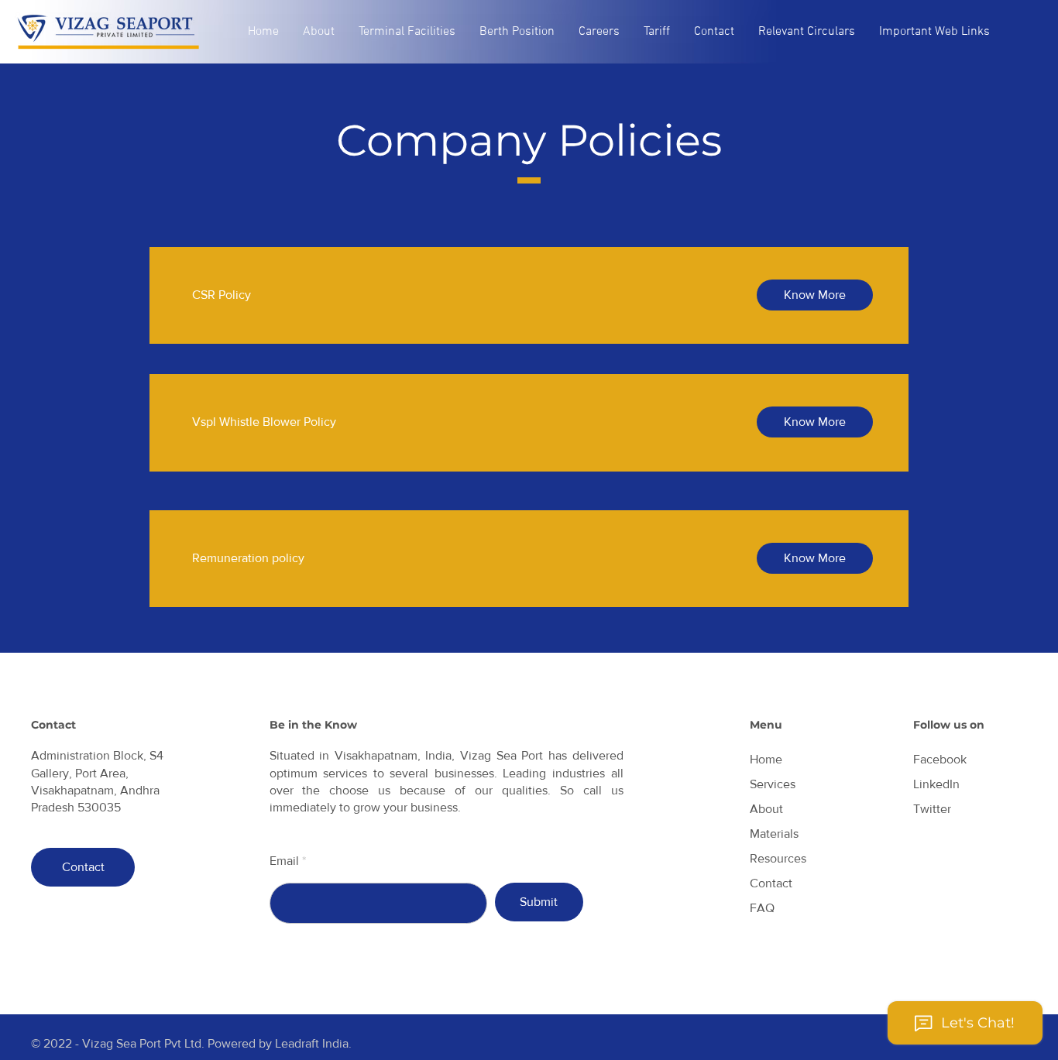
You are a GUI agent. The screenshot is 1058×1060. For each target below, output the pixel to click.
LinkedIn (936, 784)
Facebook (940, 759)
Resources (778, 858)
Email (284, 861)
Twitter (932, 808)
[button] (318, 31)
